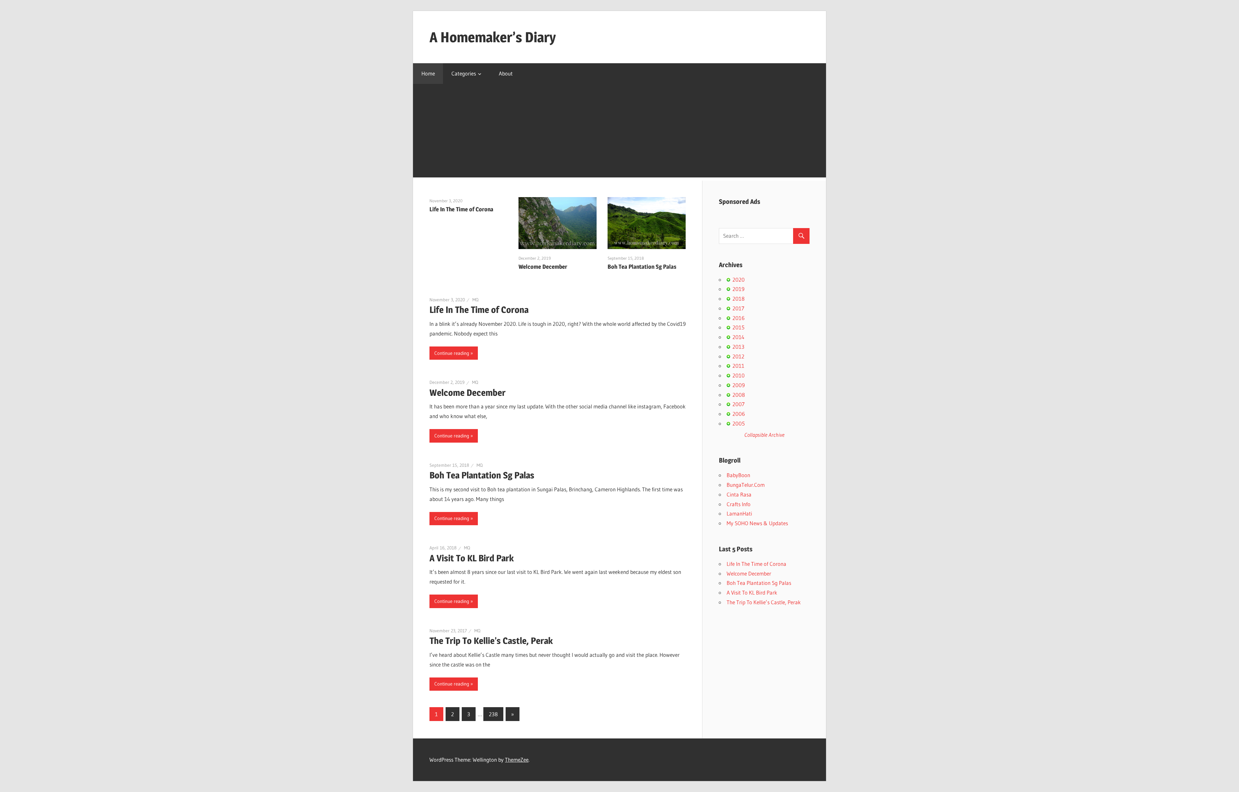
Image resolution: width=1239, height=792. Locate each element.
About (506, 73)
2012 (738, 356)
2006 (738, 413)
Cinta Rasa (739, 494)
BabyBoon (738, 475)
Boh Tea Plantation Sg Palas (642, 266)
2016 (738, 318)
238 (493, 714)
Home (428, 73)
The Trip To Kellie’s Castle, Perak (491, 640)
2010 (738, 375)
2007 (738, 404)
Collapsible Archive (764, 434)
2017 (738, 308)
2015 (738, 327)
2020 (738, 279)
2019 (738, 289)
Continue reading (451, 353)
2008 (738, 394)
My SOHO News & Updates (757, 523)
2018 (738, 298)
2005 (738, 423)
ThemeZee (517, 759)
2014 (738, 337)
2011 (738, 365)
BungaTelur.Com (746, 484)
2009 (738, 385)
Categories (463, 73)
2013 (738, 346)
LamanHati (739, 513)
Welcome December (543, 266)
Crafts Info (738, 504)
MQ (475, 300)
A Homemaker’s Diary (492, 37)
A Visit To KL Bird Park (471, 558)
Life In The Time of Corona (461, 209)
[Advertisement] (619, 132)
